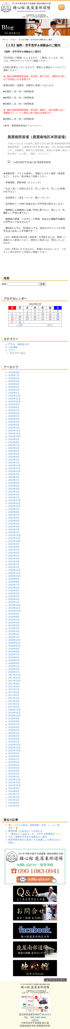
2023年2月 (13, 494)
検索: (4, 284)
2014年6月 (13, 797)
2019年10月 (14, 611)
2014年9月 (13, 788)
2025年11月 (14, 398)
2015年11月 (14, 747)
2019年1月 (13, 637)
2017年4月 (13, 698)
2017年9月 (13, 683)
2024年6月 (13, 448)
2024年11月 (14, 433)
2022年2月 (13, 529)
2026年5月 (13, 381)
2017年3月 (13, 701)
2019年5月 (13, 625)
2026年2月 (13, 390)
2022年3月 (13, 526)
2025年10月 (14, 401)
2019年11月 (14, 608)
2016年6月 (13, 727)
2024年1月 (13, 462)
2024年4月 (13, 454)
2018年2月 (13, 669)
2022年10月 (14, 506)
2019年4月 (13, 628)
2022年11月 (14, 503)
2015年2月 (13, 773)
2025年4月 (13, 419)
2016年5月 (13, 730)
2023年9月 (13, 474)
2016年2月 (13, 739)
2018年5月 (13, 660)
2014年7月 (13, 794)
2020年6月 (13, 587)
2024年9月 (13, 439)
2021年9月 (13, 544)
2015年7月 (13, 759)
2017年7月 (13, 689)
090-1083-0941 (38, 1017)
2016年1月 (13, 741)
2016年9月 (13, 718)
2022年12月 (14, 500)
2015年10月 (14, 750)
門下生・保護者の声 (18, 344)
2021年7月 (13, 550)
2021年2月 (13, 564)
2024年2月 (13, 459)
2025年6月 (13, 413)
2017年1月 (13, 707)
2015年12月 (14, 744)
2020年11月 (14, 573)
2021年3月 (13, 561)
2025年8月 (13, 407)
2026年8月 (13, 372)
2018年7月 (13, 654)
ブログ (13, 40)
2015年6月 (13, 762)
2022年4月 (13, 523)
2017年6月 (13, 692)
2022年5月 (13, 520)
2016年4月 (13, 733)
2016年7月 (13, 724)
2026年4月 (13, 384)
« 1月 (20, 324)
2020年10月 (14, 576)
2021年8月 (13, 547)
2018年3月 (13, 666)
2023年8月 (13, 477)
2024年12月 (14, 430)
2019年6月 (13, 622)
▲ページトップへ (55, 980)
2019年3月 (13, 631)
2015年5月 (13, 765)
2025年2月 (13, 424)
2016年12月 (14, 709)
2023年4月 (13, 488)
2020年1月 (13, 602)
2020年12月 (14, 570)
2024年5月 (13, 451)
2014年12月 (14, 779)
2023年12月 (14, 465)
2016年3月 (13, 736)
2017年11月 (14, 677)
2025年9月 (13, 404)
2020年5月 (13, 590)
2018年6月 (13, 657)
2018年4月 (13, 663)
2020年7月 (13, 584)
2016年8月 (13, 721)
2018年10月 (14, 645)
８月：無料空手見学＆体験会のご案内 (27, 836)
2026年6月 (13, 378)
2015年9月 (13, 753)
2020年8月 (13, 581)
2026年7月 (13, 375)
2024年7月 (13, 445)
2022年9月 (13, 509)
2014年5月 (13, 800)
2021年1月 (13, 567)
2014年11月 (14, 782)
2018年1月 (13, 672)
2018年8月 (13, 651)
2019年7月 (13, 619)
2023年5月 (13, 486)
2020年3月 (13, 596)
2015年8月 (13, 756)
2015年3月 (13, 771)
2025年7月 (13, 410)
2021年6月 (13, 552)
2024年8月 (13, 442)
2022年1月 (13, 532)
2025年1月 (13, 427)
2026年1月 (13, 392)
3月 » (50, 324)
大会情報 (12, 347)
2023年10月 (14, 471)
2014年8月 (13, 791)
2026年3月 (13, 387)
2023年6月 (13, 483)
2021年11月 (14, 538)
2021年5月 (13, 555)
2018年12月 (14, 640)
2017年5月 (13, 695)
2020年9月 (13, 579)
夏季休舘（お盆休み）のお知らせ (25, 831)
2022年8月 (13, 512)
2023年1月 (13, 497)
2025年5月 (13, 416)
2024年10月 (14, 436)
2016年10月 (14, 715)
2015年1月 (13, 776)
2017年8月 (13, 686)
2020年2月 (13, 599)
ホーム (5, 40)
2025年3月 (13, 422)
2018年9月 (13, 648)
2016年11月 (14, 712)
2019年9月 (13, 613)
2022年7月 (13, 515)
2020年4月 (13, 593)
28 (20, 322)
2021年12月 (14, 535)
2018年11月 (14, 643)
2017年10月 (14, 680)
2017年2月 (13, 704)
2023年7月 (13, 480)
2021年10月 (14, 541)
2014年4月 (13, 803)
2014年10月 (14, 785)
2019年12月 (14, 605)
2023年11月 (14, 468)
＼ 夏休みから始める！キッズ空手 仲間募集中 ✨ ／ (35, 834)
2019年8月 (13, 616)
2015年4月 (13, 768)
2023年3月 (13, 491)
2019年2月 (13, 634)
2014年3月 (13, 805)
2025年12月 (14, 395)
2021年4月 (13, 558)
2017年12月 (14, 675)
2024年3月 (13, 456)
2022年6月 (13, 518)
